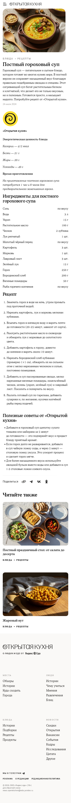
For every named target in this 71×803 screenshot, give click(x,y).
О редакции (22, 779)
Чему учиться (55, 686)
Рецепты (24, 58)
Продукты (9, 740)
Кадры (50, 745)
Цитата (51, 754)
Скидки (51, 726)
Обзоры (8, 681)
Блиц (49, 700)
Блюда (8, 58)
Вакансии (52, 735)
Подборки (10, 730)
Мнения (51, 691)
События (52, 740)
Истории (9, 686)
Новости (52, 720)
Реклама (8, 779)
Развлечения (54, 696)
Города (7, 696)
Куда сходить (11, 691)
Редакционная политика (46, 779)
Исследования (56, 749)
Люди (50, 675)
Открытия (53, 730)
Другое (50, 759)
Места (7, 675)
